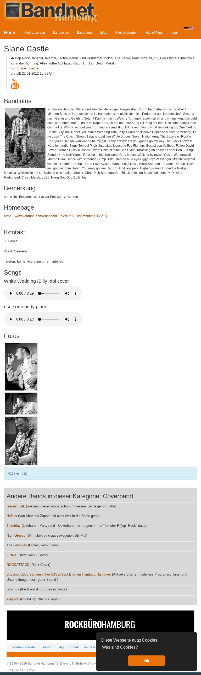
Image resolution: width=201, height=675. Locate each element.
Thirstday (14, 526)
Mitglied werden (126, 32)
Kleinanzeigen (34, 32)
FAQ (61, 647)
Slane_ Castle (27, 68)
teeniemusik (16, 506)
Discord (47, 647)
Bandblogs (84, 32)
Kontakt (74, 647)
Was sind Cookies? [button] (120, 647)
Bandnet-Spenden (23, 647)
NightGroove (16, 535)
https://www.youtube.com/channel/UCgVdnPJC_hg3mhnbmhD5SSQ (55, 216)
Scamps (13, 589)
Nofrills (12, 516)
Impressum (92, 647)
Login (175, 32)
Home (10, 32)
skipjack (13, 599)
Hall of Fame (155, 32)
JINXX (11, 555)
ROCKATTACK (18, 565)
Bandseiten (61, 32)
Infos (103, 32)
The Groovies (17, 545)
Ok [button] (146, 661)
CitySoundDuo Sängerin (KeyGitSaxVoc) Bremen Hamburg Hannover (59, 574)
